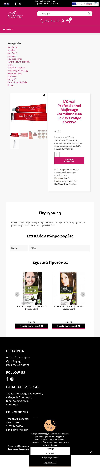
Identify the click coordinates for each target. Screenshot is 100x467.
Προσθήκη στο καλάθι (69, 160)
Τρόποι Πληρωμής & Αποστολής (24, 393)
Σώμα (10, 64)
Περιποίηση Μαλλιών (17, 82)
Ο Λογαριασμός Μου (17, 401)
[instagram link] (12, 379)
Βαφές (10, 85)
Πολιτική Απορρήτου (18, 357)
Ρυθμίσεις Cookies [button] (50, 457)
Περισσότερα (50, 462)
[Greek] (8, 4)
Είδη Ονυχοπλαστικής (18, 70)
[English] (5, 4)
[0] (68, 21)
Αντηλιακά (12, 53)
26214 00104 (52, 21)
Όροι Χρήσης (13, 361)
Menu (9, 29)
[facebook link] (8, 379)
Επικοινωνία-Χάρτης (17, 364)
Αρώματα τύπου (15, 59)
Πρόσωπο (12, 76)
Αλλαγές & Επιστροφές (19, 397)
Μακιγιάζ (12, 79)
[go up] (91, 452)
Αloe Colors (13, 47)
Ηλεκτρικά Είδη (15, 73)
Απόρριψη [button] (50, 453)
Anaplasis (12, 50)
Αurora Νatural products (19, 61)
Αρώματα (12, 56)
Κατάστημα (12, 404)
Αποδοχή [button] (50, 448)
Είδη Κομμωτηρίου (16, 67)
